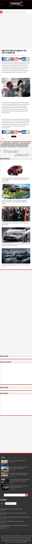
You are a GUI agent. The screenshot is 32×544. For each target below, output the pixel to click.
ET (3, 55)
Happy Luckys (24, 542)
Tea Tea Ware (17, 539)
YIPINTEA (3, 537)
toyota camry (15, 143)
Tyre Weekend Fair (13, 146)
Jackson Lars (27, 537)
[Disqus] (16, 293)
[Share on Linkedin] (24, 59)
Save (21, 58)
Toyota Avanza (7, 143)
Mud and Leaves (8, 540)
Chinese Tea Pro (20, 537)
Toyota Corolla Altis (25, 143)
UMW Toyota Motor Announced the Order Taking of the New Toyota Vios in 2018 (16, 244)
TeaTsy (2, 540)
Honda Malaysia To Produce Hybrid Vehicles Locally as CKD (21, 154)
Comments (14, 457)
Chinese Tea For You (8, 539)
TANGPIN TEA (13, 537)
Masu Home (18, 542)
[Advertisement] (16, 31)
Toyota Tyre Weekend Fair (22, 144)
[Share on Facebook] (3, 59)
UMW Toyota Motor (23, 146)
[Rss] (14, 534)
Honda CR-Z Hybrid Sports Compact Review (12, 521)
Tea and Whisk (27, 539)
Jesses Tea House (11, 542)
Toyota (15, 55)
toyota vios (4, 146)
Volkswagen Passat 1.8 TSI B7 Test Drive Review (13, 513)
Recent (3, 457)
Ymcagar (22, 539)
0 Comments (22, 55)
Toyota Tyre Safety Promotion (8, 144)
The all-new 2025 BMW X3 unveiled (17, 460)
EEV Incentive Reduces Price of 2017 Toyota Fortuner (16, 265)
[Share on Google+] (12, 59)
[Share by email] (28, 59)
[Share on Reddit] (16, 59)
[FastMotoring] (16, 3)
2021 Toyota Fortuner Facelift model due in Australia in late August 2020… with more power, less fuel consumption (16, 179)
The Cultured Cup (16, 540)
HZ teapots (7, 537)
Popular (8, 457)
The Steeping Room (24, 540)
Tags (20, 457)
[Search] (26, 495)
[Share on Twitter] (8, 59)
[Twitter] (17, 534)
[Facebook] (15, 534)
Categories (2, 503)
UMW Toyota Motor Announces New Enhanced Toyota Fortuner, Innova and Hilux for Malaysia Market (14, 202)
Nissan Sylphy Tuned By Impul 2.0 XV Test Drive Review (15, 517)
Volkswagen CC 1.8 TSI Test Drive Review (11, 509)
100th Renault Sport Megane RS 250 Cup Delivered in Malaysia (11, 151)
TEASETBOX (29, 535)
